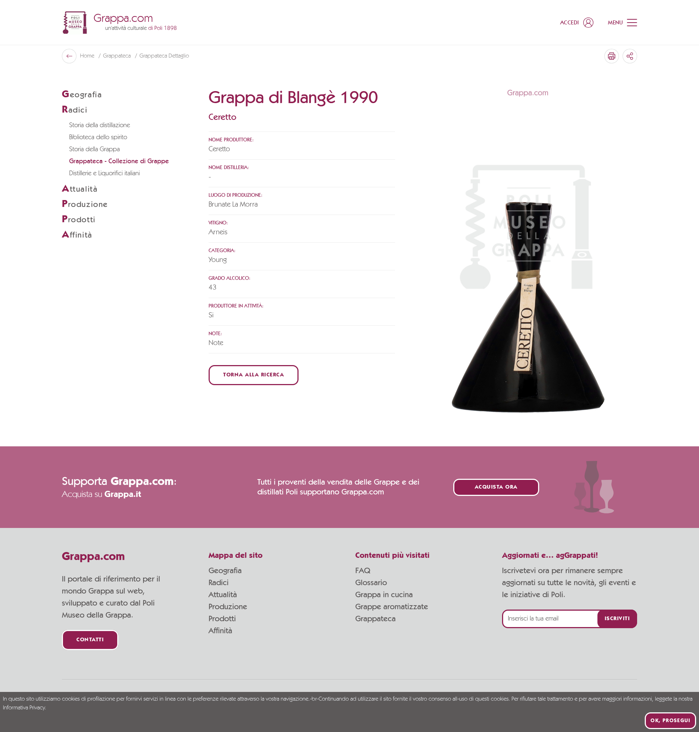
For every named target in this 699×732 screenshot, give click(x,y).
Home (88, 56)
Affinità (220, 631)
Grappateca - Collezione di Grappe (119, 161)
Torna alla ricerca (253, 375)
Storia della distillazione (99, 125)
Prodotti (222, 619)
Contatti (90, 640)
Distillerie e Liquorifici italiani (104, 173)
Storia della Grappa (94, 149)
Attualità (223, 595)
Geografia (225, 571)
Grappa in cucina (384, 595)
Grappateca (117, 56)
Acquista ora (496, 487)
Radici (219, 583)
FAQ (362, 571)
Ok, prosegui (670, 720)
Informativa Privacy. (24, 708)
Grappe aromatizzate (391, 607)
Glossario (371, 583)
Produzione (228, 607)
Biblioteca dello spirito (98, 137)
